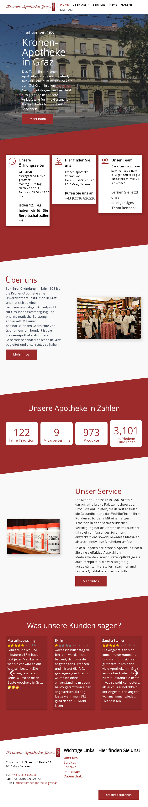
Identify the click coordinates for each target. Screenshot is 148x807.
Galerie (126, 4)
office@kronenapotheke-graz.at (36, 783)
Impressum (72, 772)
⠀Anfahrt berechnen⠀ (119, 795)
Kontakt (67, 9)
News (113, 4)
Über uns (71, 758)
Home (64, 4)
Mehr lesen (112, 701)
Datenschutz (73, 776)
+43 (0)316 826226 (80, 198)
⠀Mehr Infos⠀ (37, 119)
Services (99, 4)
